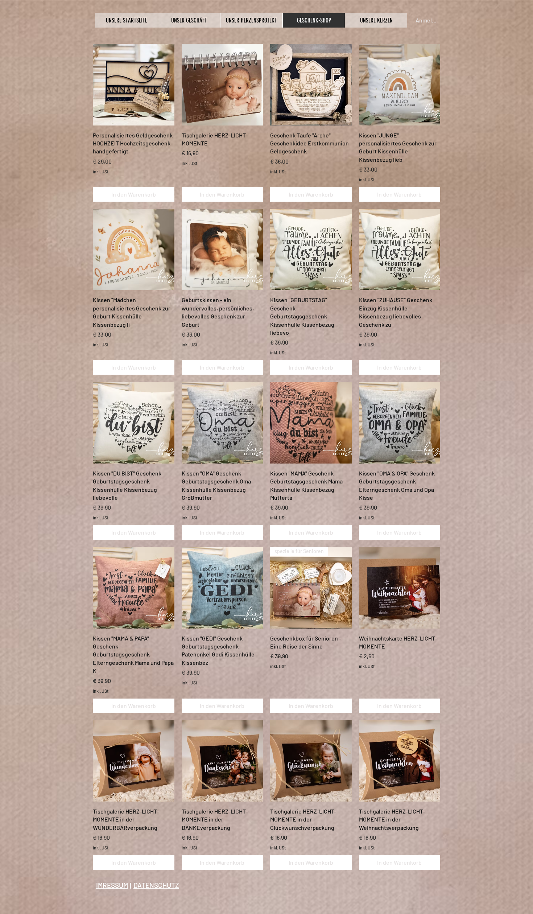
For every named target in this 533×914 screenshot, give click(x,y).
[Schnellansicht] (133, 84)
